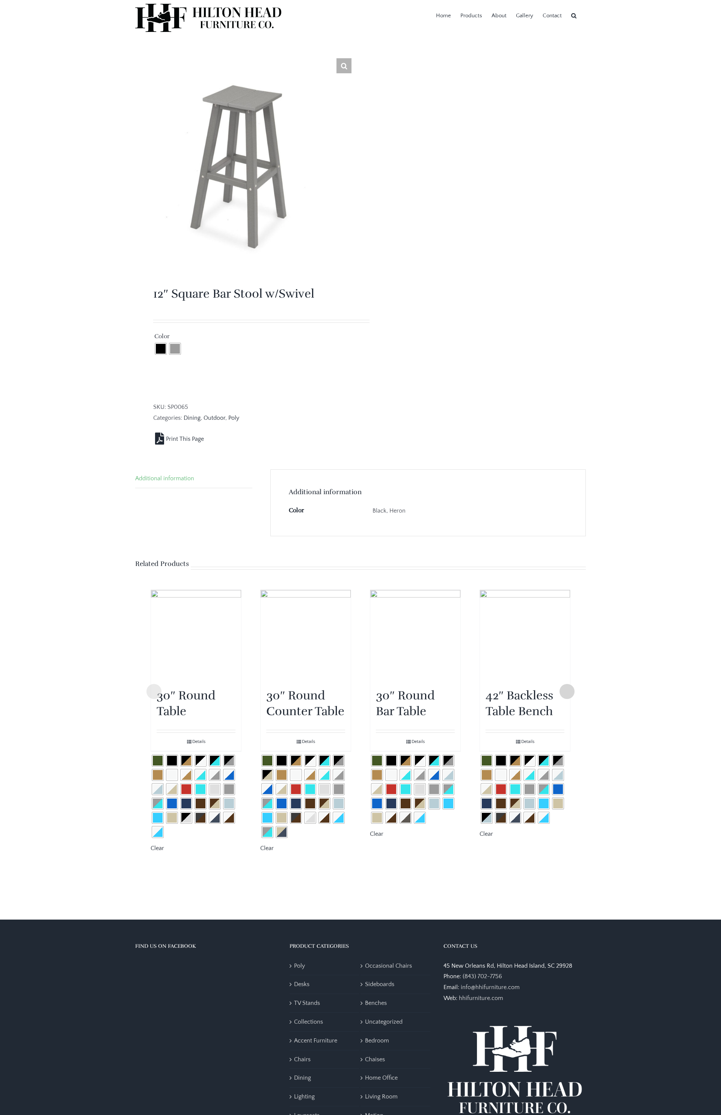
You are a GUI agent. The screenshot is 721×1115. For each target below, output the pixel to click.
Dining (192, 418)
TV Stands (307, 1003)
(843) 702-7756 (482, 976)
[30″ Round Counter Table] (306, 635)
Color (162, 336)
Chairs (302, 1059)
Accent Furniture (315, 1040)
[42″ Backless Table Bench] (525, 635)
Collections (308, 1021)
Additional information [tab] (164, 478)
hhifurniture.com (481, 998)
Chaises (375, 1059)
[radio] (160, 348)
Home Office (381, 1077)
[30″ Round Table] (196, 635)
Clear (157, 848)
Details (198, 741)
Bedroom (377, 1040)
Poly (233, 418)
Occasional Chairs (388, 965)
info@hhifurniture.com (490, 987)
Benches (376, 1003)
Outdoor (214, 418)
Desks (301, 984)
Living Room (381, 1096)
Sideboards (379, 984)
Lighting (304, 1096)
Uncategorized (384, 1021)
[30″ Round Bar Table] (415, 635)
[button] (573, 15)
